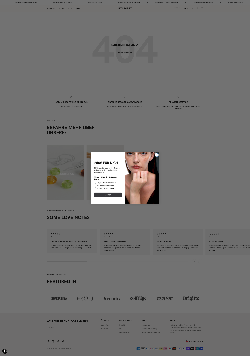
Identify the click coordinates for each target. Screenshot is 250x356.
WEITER (108, 195)
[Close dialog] (156, 155)
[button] (4, 351)
